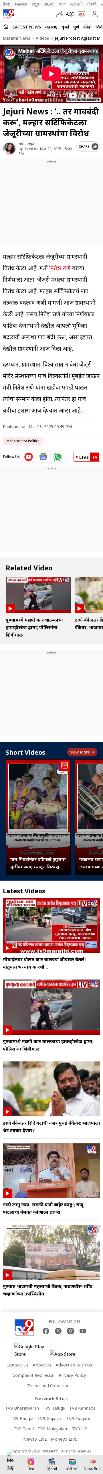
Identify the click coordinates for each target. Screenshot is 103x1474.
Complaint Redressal (33, 1375)
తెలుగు (49, 4)
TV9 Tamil (23, 1428)
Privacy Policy (72, 1375)
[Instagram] (70, 1331)
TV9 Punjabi (78, 1418)
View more (80, 752)
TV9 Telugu (54, 1408)
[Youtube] (83, 1331)
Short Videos (25, 752)
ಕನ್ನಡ (35, 4)
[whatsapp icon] (58, 457)
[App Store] (67, 1355)
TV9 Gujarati (49, 1418)
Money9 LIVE (64, 1439)
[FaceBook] (46, 1331)
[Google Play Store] (31, 1350)
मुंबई (65, 27)
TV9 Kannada (82, 1408)
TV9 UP (79, 1428)
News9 (21, 4)
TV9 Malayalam (52, 1428)
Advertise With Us (74, 1365)
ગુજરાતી (76, 4)
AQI (70, 14)
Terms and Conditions (49, 1385)
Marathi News (16, 38)
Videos (42, 38)
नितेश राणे (60, 268)
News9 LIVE (35, 1439)
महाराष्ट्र (51, 27)
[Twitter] (58, 1331)
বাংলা (62, 4)
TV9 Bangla (22, 1418)
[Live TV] (80, 14)
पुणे (76, 27)
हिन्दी (7, 4)
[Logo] (8, 14)
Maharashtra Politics (23, 440)
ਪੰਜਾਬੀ (91, 4)
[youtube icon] (28, 457)
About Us (42, 1365)
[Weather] (61, 14)
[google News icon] (43, 457)
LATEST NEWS (27, 27)
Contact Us (17, 1365)
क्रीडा (87, 27)
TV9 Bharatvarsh (22, 1408)
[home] (6, 26)
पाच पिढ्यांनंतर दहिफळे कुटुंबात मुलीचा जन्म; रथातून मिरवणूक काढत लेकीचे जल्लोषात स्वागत (38, 863)
